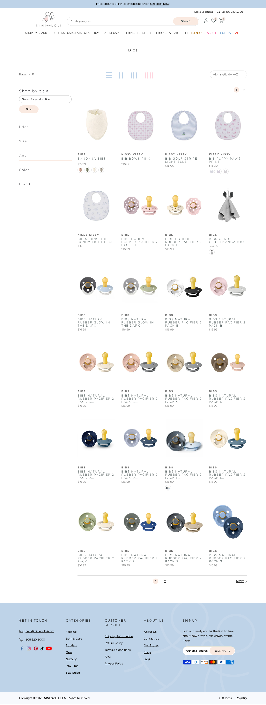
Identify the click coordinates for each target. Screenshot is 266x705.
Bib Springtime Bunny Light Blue (96, 240)
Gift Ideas (225, 698)
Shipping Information (119, 636)
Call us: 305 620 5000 (230, 12)
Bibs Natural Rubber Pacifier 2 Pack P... (139, 558)
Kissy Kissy (132, 154)
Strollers (71, 645)
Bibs (82, 154)
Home (22, 74)
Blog (147, 659)
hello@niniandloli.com (40, 631)
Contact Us (151, 638)
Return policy (114, 643)
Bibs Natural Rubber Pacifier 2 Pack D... (227, 398)
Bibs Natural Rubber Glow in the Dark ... (94, 322)
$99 (152, 4)
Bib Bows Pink (135, 158)
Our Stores (151, 645)
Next (240, 581)
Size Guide (73, 672)
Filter (29, 109)
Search (185, 21)
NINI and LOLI (53, 698)
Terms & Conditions (118, 649)
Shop (147, 652)
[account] (206, 21)
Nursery (71, 659)
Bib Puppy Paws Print (225, 160)
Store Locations (203, 12)
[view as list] (108, 74)
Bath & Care (74, 638)
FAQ (108, 656)
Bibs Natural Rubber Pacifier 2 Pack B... (183, 322)
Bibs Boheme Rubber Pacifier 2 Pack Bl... (139, 242)
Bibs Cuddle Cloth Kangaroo (226, 240)
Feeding (71, 631)
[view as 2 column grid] (121, 74)
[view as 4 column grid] (149, 74)
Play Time (72, 665)
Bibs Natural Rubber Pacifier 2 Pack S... (183, 558)
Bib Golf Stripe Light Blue (181, 160)
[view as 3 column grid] (134, 74)
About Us (150, 631)
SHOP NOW (162, 4)
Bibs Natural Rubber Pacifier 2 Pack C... (139, 398)
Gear (69, 652)
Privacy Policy (114, 663)
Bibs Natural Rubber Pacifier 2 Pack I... (183, 474)
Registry (241, 698)
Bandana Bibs (92, 158)
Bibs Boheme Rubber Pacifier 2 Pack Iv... (183, 242)
